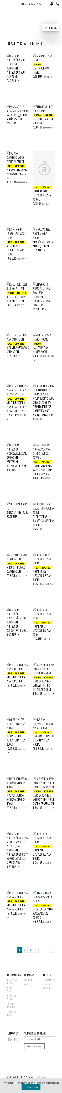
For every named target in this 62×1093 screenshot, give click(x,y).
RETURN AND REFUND (12, 997)
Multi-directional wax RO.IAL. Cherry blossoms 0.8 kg (17, 407)
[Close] (58, 1083)
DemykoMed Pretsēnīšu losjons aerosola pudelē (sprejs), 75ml (17, 856)
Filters (52, 28)
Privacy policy (48, 979)
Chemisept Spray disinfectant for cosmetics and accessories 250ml (43, 408)
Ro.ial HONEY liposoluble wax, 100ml (16, 250)
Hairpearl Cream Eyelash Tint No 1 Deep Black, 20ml (42, 685)
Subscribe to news (34, 1046)
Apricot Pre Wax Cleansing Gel (16, 569)
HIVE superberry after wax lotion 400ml (16, 799)
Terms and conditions (47, 986)
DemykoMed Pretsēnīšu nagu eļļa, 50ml (42, 301)
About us (28, 979)
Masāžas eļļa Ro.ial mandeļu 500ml (44, 244)
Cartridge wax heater (41, 70)
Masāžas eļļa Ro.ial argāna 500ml (17, 117)
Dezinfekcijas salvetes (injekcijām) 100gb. (44, 521)
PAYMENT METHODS (10, 989)
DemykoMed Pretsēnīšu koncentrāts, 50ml (17, 626)
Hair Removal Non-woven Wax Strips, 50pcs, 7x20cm (43, 470)
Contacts (28, 984)
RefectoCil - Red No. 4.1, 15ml (43, 121)
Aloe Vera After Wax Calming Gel (18, 350)
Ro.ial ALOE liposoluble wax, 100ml (42, 630)
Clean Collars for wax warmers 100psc (43, 913)
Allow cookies (32, 1087)
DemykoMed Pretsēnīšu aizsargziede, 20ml (17, 461)
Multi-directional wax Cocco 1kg (16, 679)
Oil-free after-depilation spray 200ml (16, 740)
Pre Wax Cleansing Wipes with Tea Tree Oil (17, 174)
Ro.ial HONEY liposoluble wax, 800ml (42, 575)
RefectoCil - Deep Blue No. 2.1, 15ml (16, 299)
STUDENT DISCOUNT (11, 1005)
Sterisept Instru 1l (17, 512)
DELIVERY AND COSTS (12, 981)
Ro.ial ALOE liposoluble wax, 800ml (42, 854)
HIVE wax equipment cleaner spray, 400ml (43, 740)
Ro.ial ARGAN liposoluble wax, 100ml (42, 195)
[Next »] (52, 950)
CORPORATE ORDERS (11, 1013)
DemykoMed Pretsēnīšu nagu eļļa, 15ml (16, 72)
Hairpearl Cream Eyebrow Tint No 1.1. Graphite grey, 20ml (44, 799)
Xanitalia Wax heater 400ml (40, 350)
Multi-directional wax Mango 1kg (16, 907)
